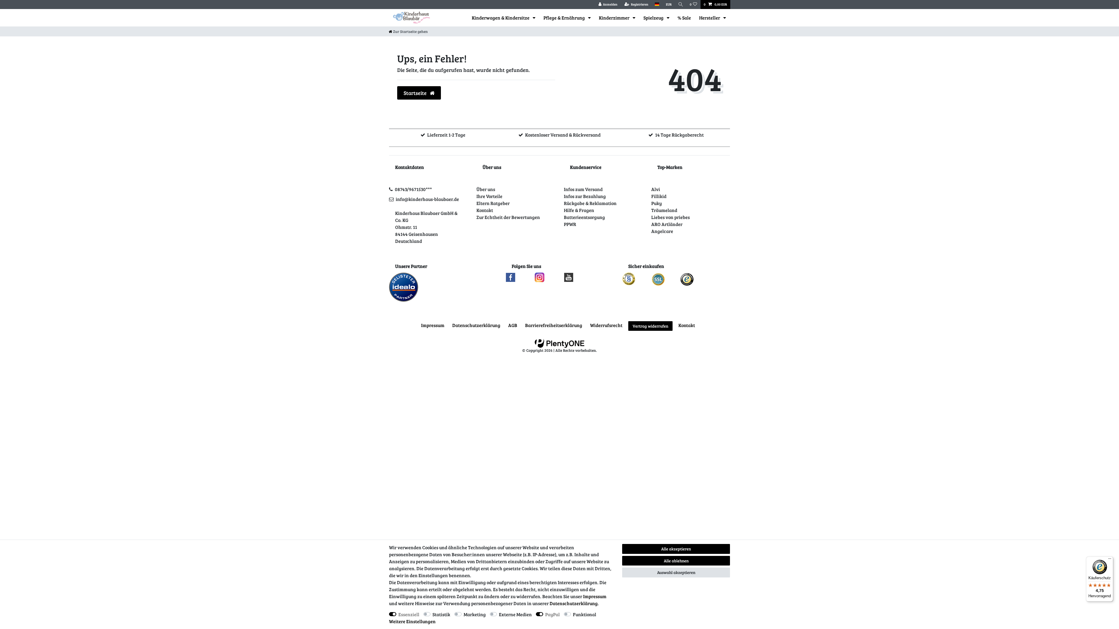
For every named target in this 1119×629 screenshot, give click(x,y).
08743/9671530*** (413, 189)
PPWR (570, 224)
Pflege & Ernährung (564, 18)
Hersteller (710, 18)
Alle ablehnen (676, 560)
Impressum (432, 325)
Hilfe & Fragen (579, 210)
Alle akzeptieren (676, 549)
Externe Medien (515, 614)
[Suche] (681, 4)
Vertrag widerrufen (650, 326)
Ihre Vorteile (489, 196)
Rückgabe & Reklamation (590, 203)
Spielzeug (653, 18)
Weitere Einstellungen (412, 621)
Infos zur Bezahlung (585, 196)
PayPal (552, 614)
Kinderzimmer (614, 18)
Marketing (475, 614)
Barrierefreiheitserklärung (553, 325)
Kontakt (484, 210)
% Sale (684, 18)
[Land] (657, 4)
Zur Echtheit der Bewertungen (508, 217)
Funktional (584, 614)
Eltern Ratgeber (493, 203)
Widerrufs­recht (606, 325)
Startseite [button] (416, 92)
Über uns (485, 189)
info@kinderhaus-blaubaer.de (427, 199)
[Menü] (1109, 559)
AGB (512, 325)
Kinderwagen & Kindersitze (501, 18)
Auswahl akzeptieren (676, 572)
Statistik (441, 614)
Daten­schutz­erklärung (476, 325)
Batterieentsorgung (584, 217)
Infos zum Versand (583, 189)
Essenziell (408, 614)
